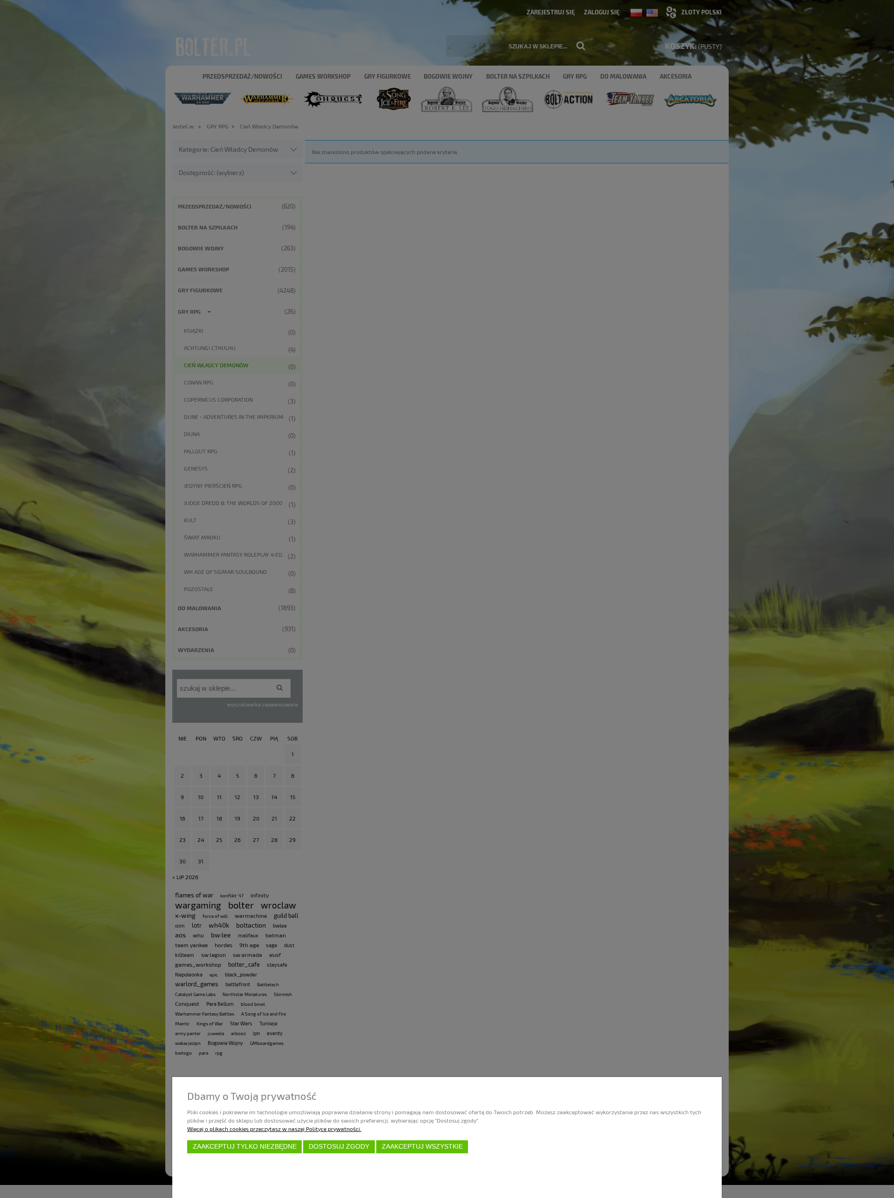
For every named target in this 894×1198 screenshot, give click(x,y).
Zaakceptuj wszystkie (422, 1146)
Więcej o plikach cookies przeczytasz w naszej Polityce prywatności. (274, 1128)
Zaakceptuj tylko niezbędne (245, 1146)
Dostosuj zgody (339, 1146)
